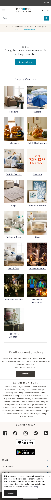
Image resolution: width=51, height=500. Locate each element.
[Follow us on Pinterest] (35, 433)
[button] (23, 10)
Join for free (25, 374)
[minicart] (47, 10)
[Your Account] (42, 10)
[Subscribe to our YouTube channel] (46, 433)
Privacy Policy (32, 487)
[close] (49, 476)
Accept (11, 493)
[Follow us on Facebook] (5, 433)
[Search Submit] (46, 18)
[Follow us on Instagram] (25, 433)
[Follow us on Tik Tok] (15, 433)
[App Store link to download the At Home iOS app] (25, 441)
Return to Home (25, 62)
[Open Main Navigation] (3, 10)
